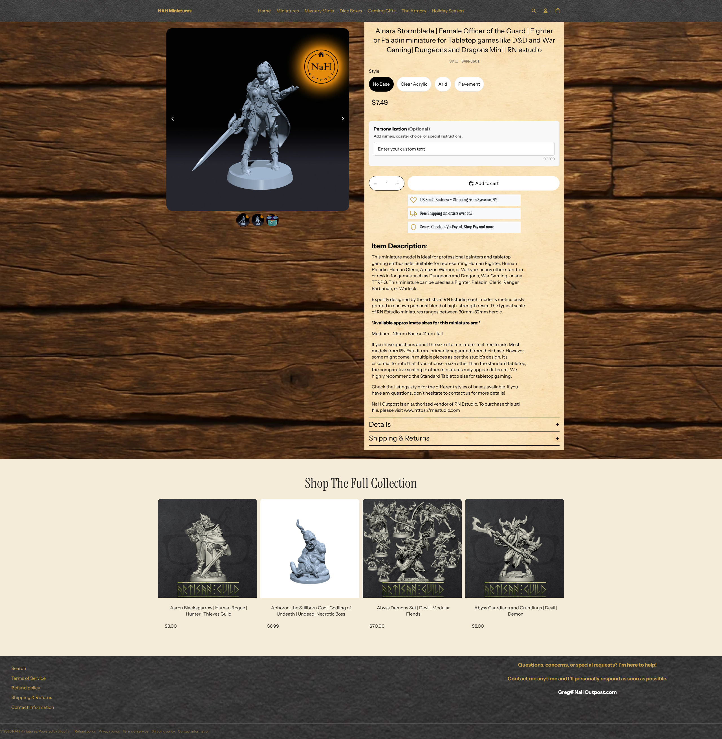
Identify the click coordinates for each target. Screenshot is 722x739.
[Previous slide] (171, 119)
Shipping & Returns (399, 438)
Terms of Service (28, 678)
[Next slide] (344, 119)
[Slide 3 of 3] (272, 220)
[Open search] (533, 11)
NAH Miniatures (24, 731)
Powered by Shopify (54, 731)
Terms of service (135, 731)
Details (380, 424)
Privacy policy (109, 731)
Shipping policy (163, 731)
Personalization (402, 129)
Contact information (194, 731)
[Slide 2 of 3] (258, 220)
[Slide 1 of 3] (243, 220)
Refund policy (25, 688)
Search (18, 668)
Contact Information (32, 707)
